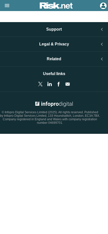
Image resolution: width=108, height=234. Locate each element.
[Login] (102, 5)
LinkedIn (49, 84)
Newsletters (68, 84)
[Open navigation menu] (5, 6)
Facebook (59, 84)
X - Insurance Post (40, 84)
